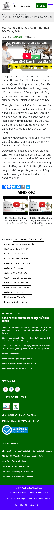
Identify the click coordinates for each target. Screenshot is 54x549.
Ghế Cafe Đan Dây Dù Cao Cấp (17, 278)
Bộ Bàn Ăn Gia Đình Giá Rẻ (15, 302)
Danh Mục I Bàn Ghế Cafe (32, 456)
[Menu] (50, 5)
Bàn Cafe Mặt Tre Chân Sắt (16, 283)
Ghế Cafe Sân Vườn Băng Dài (17, 292)
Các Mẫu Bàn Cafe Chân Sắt (16, 249)
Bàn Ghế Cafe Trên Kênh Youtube (15, 466)
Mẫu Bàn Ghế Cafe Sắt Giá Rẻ (14, 461)
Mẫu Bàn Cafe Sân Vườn (14, 297)
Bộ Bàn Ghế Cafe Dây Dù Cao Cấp (19, 244)
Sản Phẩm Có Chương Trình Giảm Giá (17, 472)
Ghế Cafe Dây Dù (28, 451)
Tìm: (15, 6)
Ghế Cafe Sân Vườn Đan (11, 456)
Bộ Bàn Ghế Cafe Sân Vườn (16, 258)
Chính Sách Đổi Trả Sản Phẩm (27, 505)
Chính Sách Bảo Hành (17, 492)
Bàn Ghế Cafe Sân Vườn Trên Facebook (18, 477)
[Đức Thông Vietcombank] (16, 406)
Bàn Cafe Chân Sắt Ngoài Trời (17, 263)
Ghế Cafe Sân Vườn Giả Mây (16, 287)
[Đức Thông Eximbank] (6, 406)
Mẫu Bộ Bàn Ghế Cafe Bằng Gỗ (28, 239)
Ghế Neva (6, 451)
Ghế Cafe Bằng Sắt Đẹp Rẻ (15, 273)
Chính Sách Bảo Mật (37, 492)
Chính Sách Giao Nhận (15, 499)
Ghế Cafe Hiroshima (43, 451)
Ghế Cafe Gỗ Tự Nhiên (13, 268)
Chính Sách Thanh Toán (38, 499)
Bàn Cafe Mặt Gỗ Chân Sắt (15, 254)
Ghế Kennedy (15, 451)
